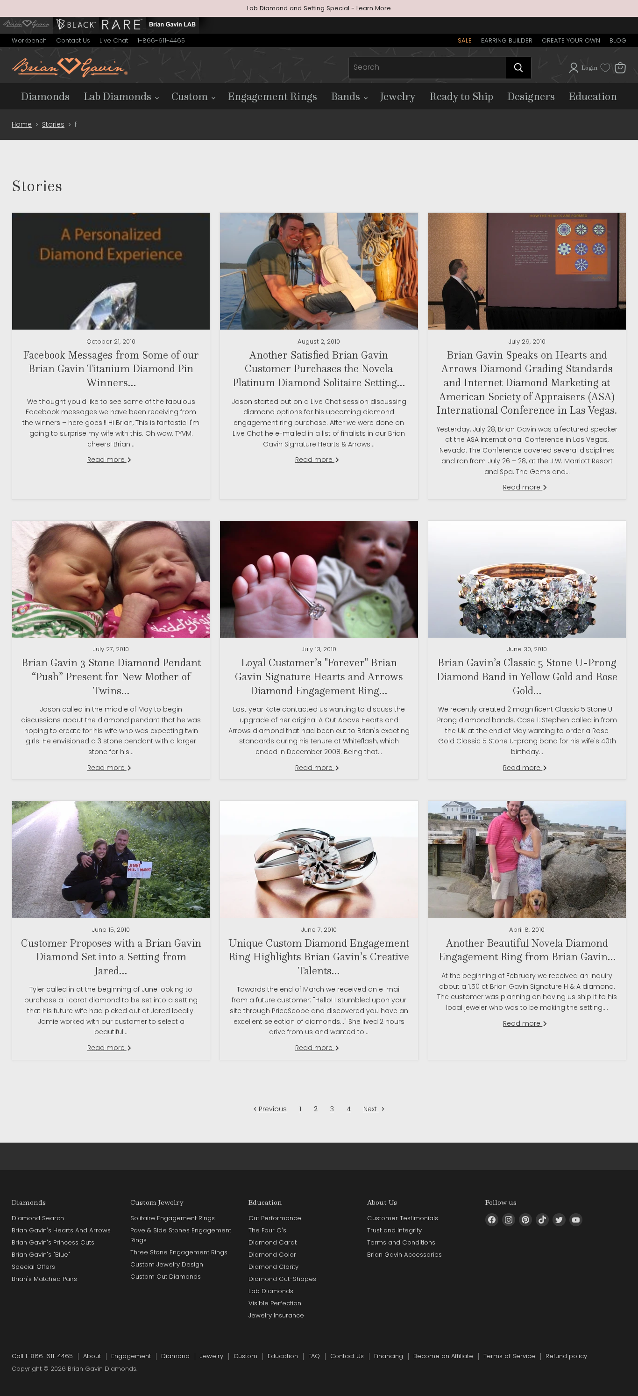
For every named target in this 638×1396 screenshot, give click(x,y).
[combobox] (427, 68)
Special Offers (33, 1266)
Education (593, 96)
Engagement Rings (272, 96)
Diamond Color (272, 1254)
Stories (53, 124)
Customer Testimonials (402, 1218)
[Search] (518, 68)
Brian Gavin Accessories (404, 1254)
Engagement (131, 1356)
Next (371, 1109)
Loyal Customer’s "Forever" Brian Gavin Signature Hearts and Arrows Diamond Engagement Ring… (319, 676)
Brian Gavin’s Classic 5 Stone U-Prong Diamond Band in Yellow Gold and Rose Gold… (527, 676)
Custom (190, 96)
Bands (346, 96)
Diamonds (45, 96)
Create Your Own (571, 40)
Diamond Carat (272, 1242)
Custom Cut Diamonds (165, 1276)
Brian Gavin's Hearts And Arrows (61, 1230)
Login (589, 68)
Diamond (175, 1356)
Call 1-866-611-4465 (42, 1356)
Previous (272, 1109)
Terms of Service (509, 1356)
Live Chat (113, 40)
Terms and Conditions (401, 1242)
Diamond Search (38, 1218)
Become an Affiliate (443, 1356)
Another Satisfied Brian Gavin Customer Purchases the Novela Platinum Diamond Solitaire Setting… (319, 368)
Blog (618, 40)
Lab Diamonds (119, 96)
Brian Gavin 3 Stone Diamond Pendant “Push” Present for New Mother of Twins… (111, 676)
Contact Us (73, 40)
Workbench (29, 40)
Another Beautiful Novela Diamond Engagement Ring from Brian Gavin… (527, 950)
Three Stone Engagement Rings (178, 1252)
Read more (107, 459)
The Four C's (267, 1230)
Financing (388, 1356)
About (92, 1356)
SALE (465, 40)
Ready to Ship (461, 96)
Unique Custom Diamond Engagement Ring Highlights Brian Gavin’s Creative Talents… (318, 956)
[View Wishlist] (605, 67)
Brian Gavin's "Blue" (41, 1254)
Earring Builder (506, 40)
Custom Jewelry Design (166, 1264)
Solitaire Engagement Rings (172, 1218)
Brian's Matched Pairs (44, 1278)
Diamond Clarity (273, 1266)
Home (22, 124)
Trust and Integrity (394, 1230)
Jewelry (398, 96)
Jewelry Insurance (276, 1315)
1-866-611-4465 (161, 40)
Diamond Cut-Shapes (282, 1278)
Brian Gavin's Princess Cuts (53, 1242)
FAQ (314, 1356)
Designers (531, 96)
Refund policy (566, 1356)
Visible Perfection (274, 1303)
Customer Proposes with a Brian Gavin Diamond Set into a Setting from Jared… (111, 956)
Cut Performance (274, 1218)
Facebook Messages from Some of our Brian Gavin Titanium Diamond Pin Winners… (111, 368)
